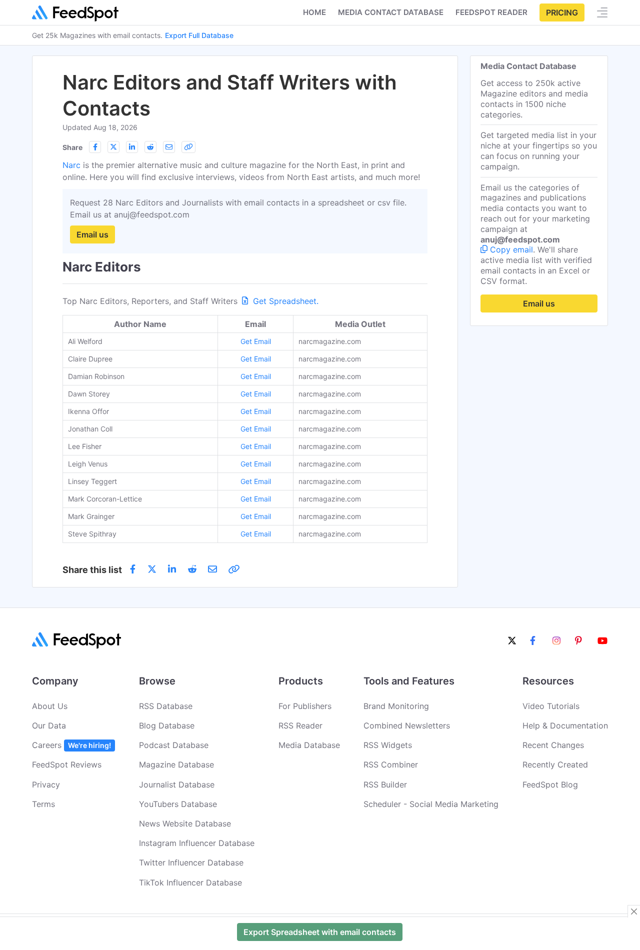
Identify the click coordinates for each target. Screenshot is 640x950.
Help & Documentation (565, 725)
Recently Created (555, 765)
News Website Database (185, 823)
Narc (71, 165)
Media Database (309, 745)
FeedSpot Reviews (67, 765)
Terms (43, 804)
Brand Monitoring (396, 706)
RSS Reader (300, 725)
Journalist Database (176, 785)
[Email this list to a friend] (169, 147)
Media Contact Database (391, 12)
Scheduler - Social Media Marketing (431, 804)
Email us (92, 235)
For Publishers (305, 706)
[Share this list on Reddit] (150, 147)
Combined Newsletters (407, 725)
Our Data (49, 725)
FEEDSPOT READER (492, 12)
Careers (71, 745)
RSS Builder (385, 785)
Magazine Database (176, 765)
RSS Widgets (388, 745)
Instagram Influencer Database (196, 843)
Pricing (562, 13)
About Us (50, 706)
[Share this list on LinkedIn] (132, 147)
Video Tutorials (551, 706)
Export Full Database (199, 35)
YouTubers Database (178, 804)
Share (72, 147)
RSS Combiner (391, 765)
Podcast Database (173, 745)
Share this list (92, 569)
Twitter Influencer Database (191, 863)
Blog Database (166, 725)
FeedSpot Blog (550, 785)
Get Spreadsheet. (284, 301)
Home (314, 12)
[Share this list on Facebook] (95, 147)
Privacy (46, 785)
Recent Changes (553, 745)
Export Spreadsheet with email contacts (320, 932)
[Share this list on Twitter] (114, 147)
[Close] (634, 912)
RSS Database (165, 706)
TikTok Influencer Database (190, 883)
